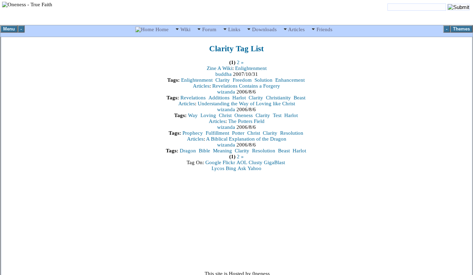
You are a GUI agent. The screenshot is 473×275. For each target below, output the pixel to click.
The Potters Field (246, 121)
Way (193, 115)
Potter (238, 133)
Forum (209, 29)
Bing (231, 168)
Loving (208, 115)
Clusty (255, 162)
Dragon (188, 150)
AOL (242, 162)
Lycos (218, 168)
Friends (323, 29)
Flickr (229, 162)
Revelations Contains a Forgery (246, 86)
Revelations (193, 97)
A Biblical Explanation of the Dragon (246, 139)
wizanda (227, 92)
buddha (224, 74)
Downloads (264, 29)
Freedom (242, 80)
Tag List (236, 48)
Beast (299, 97)
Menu (9, 29)
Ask (242, 168)
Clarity (222, 80)
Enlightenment (251, 68)
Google (213, 162)
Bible (204, 150)
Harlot (239, 97)
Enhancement (290, 80)
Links (234, 29)
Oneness (243, 115)
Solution (264, 80)
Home (162, 29)
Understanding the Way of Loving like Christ (246, 103)
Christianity (278, 97)
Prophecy (192, 133)
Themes (461, 29)
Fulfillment (217, 133)
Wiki (185, 29)
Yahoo (254, 168)
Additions (219, 97)
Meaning (222, 150)
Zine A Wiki (219, 68)
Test (277, 115)
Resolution (291, 133)
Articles (296, 29)
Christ (225, 115)
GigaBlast (274, 162)
